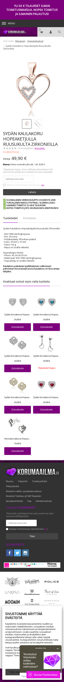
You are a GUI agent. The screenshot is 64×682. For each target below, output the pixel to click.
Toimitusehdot (39, 481)
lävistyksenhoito (14, 501)
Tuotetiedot (10, 218)
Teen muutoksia (18, 672)
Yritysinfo (23, 481)
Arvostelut (29, 218)
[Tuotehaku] (59, 32)
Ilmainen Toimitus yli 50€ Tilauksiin (23, 496)
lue (42, 185)
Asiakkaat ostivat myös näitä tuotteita (26, 281)
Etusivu (9, 481)
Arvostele (40, 148)
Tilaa (32, 536)
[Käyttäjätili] (50, 32)
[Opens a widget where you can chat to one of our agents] (40, 662)
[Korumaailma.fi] (14, 32)
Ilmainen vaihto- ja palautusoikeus (24, 491)
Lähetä (32, 192)
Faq (29, 501)
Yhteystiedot (12, 486)
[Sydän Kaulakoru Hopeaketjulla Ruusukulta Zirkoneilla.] (32, 88)
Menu (11, 23)
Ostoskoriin (17, 327)
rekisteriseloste (44, 501)
